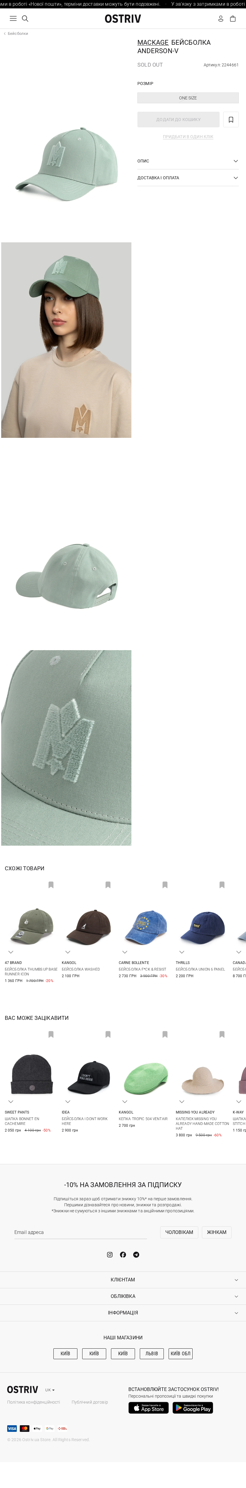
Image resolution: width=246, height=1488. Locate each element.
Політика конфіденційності (33, 1402)
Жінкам (216, 1232)
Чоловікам (179, 1232)
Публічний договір (90, 1402)
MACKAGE (153, 42)
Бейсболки (18, 33)
